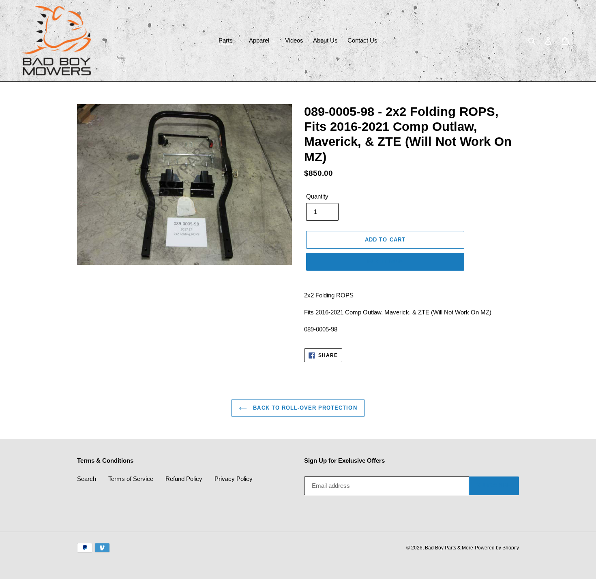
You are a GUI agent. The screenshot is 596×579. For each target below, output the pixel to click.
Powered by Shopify (497, 548)
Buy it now (385, 262)
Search (86, 478)
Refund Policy (183, 478)
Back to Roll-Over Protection (304, 408)
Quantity (317, 196)
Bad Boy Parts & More (449, 548)
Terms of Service (130, 478)
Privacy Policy (233, 478)
